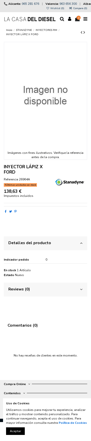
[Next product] (84, 32)
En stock (10, 270)
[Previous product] (82, 32)
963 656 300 (68, 4)
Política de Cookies (73, 423)
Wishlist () (57, 8)
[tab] (45, 243)
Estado (9, 275)
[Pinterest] (15, 211)
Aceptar (15, 431)
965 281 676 (30, 4)
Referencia (11, 179)
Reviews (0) (19, 289)
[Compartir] (6, 211)
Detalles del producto (29, 242)
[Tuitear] (10, 211)
